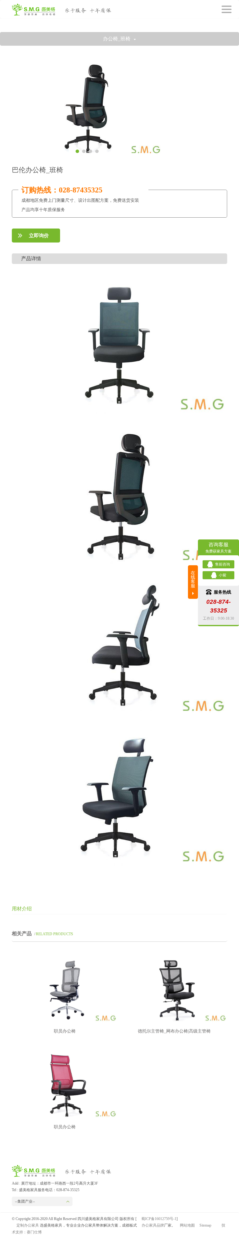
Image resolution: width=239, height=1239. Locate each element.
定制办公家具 (27, 1225)
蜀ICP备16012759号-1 (158, 1219)
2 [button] (84, 151)
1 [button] (77, 151)
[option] (87, 107)
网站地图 (187, 1225)
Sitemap (205, 1225)
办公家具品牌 (153, 1225)
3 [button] (90, 151)
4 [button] (97, 151)
